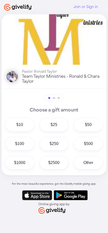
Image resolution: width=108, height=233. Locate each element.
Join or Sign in (85, 7)
